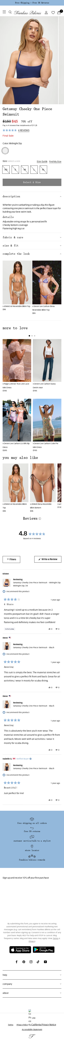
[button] (10, 13)
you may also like (20, 458)
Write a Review (51, 560)
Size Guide (42, 161)
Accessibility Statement (32, 1029)
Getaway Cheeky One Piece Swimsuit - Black (33, 647)
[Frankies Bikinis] (27, 12)
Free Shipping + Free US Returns (32, 3)
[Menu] (4, 13)
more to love (15, 328)
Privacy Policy (22, 1025)
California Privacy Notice (43, 1024)
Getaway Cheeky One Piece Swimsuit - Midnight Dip (37, 584)
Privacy (32, 941)
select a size (32, 182)
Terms (55, 938)
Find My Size (55, 161)
